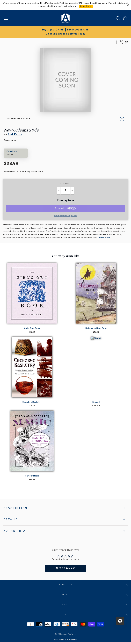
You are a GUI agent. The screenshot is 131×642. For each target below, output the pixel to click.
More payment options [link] (65, 215)
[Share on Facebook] (116, 42)
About (65, 595)
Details (10, 519)
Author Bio (14, 531)
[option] (65, 32)
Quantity (65, 184)
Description (15, 508)
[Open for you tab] (120, 621)
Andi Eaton (15, 134)
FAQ (65, 615)
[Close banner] (127, 5)
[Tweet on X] (121, 42)
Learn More (85, 6)
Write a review (65, 568)
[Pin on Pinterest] (126, 42)
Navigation (65, 585)
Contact (65, 605)
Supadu (74, 639)
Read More (104, 237)
